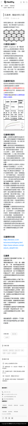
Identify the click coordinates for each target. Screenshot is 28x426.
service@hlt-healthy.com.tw (10, 394)
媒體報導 (4, 405)
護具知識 (11, 350)
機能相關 (14, 334)
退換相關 (4, 411)
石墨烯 (6, 337)
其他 (22, 350)
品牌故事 (14, 353)
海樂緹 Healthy (12, 423)
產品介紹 (17, 350)
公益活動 (22, 405)
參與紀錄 (10, 405)
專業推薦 (16, 411)
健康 (4, 353)
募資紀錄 (16, 405)
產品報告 (10, 411)
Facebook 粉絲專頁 (6, 414)
